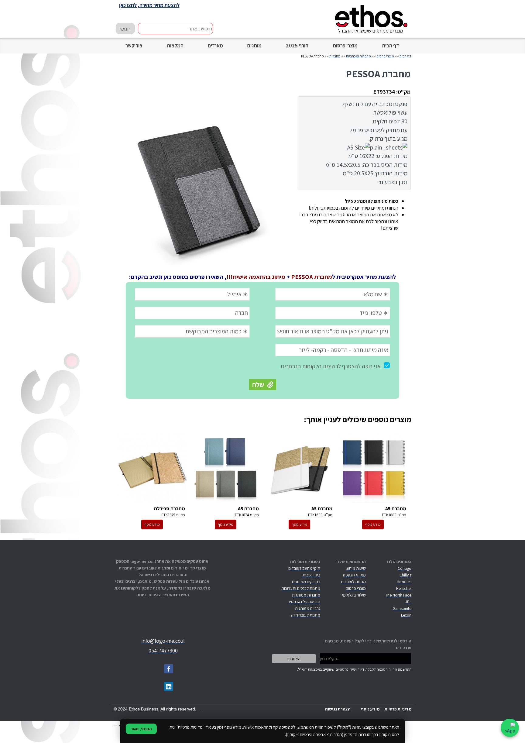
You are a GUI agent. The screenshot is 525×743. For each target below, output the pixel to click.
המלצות (175, 45)
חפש (125, 29)
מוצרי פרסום (345, 45)
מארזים (215, 45)
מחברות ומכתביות (358, 56)
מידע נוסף (373, 524)
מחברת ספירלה (152, 468)
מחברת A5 (373, 468)
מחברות (335, 56)
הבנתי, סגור (141, 729)
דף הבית (390, 45)
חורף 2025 (297, 45)
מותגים (254, 45)
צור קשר (133, 45)
